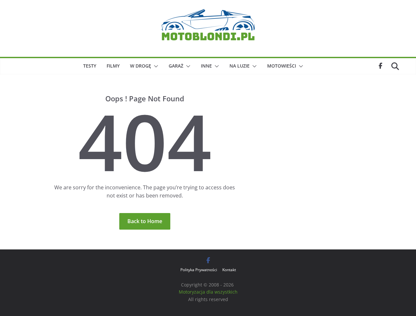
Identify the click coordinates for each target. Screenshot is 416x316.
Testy (89, 66)
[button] (154, 66)
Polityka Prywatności (198, 269)
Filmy (113, 66)
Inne (206, 66)
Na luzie (239, 66)
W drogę (140, 66)
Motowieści (281, 66)
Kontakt (229, 269)
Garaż (176, 66)
